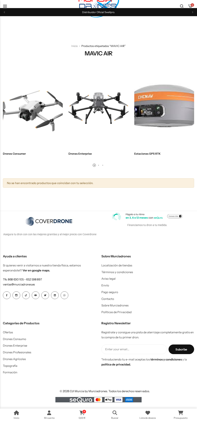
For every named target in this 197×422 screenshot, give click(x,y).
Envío (105, 285)
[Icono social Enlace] (7, 295)
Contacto (107, 299)
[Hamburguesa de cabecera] (7, 6)
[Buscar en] (181, 6)
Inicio (74, 46)
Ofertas (8, 332)
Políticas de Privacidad (116, 312)
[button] (4, 12)
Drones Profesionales (17, 352)
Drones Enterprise (15, 345)
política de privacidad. (116, 364)
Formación (10, 372)
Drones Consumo (14, 339)
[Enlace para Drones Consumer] (33, 108)
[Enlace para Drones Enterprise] (98, 108)
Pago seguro (109, 292)
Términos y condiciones (117, 272)
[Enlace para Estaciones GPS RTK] (164, 108)
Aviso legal (108, 278)
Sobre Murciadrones (115, 305)
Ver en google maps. (36, 270)
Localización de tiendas (116, 265)
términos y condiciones (166, 359)
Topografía (10, 366)
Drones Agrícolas (14, 359)
